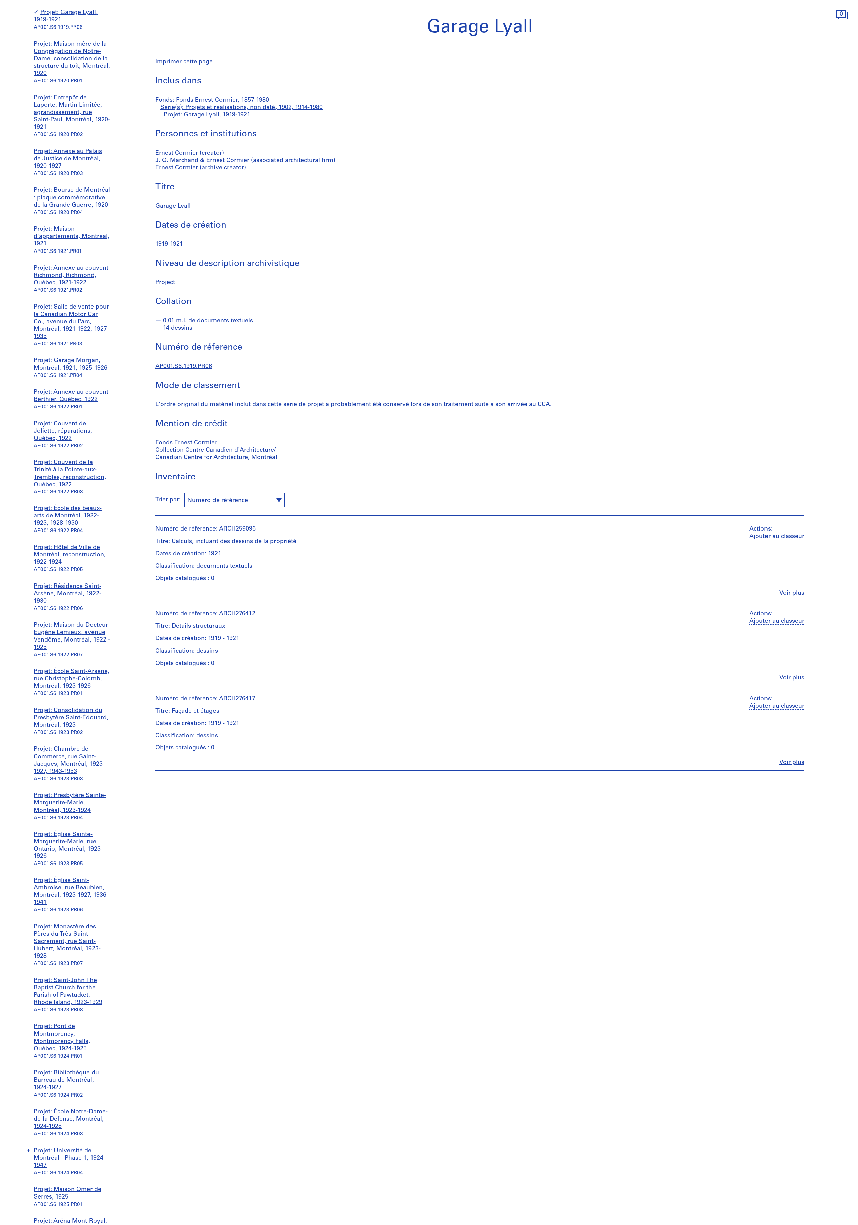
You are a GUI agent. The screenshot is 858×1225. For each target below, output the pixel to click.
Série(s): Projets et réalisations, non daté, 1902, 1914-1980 (241, 108)
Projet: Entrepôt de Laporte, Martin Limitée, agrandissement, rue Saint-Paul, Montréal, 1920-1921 (72, 112)
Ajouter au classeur (776, 537)
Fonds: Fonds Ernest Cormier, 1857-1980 (212, 100)
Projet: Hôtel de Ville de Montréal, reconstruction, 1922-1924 (70, 555)
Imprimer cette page (184, 62)
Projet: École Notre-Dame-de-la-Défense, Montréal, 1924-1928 (71, 1119)
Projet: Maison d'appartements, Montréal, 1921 (71, 236)
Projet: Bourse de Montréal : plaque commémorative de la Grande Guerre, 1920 (72, 197)
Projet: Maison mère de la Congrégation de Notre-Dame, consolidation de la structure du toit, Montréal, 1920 (72, 59)
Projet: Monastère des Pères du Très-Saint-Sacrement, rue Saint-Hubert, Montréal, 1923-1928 (67, 941)
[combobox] (234, 500)
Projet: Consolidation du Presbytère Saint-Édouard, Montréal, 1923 (71, 718)
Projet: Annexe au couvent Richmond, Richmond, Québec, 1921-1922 (71, 275)
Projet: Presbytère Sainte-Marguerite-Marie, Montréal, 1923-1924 (70, 803)
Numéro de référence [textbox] (217, 501)
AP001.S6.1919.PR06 (183, 367)
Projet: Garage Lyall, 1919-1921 (207, 115)
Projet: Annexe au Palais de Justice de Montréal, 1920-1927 (68, 159)
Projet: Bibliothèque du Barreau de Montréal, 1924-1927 (66, 1080)
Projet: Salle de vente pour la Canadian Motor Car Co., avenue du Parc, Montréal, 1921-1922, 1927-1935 (71, 321)
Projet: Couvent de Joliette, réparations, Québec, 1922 (63, 431)
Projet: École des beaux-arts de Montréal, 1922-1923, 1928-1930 (68, 516)
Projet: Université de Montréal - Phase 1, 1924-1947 (69, 1158)
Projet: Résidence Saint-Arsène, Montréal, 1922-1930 (67, 593)
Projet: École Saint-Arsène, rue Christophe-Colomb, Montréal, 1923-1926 (71, 679)
